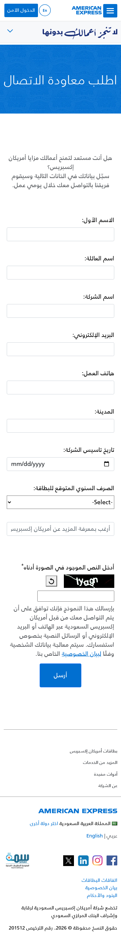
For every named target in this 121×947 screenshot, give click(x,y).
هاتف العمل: (98, 373)
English (94, 836)
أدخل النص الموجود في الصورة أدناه (67, 567)
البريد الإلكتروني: (93, 335)
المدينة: (104, 411)
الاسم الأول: (98, 220)
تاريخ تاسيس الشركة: (88, 450)
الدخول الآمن (21, 10)
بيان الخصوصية (101, 887)
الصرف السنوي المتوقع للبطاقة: (73, 488)
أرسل (60, 675)
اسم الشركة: (98, 296)
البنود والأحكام (102, 895)
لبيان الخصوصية (81, 654)
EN (45, 10)
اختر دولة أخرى (44, 823)
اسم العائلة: (99, 258)
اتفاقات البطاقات (99, 880)
